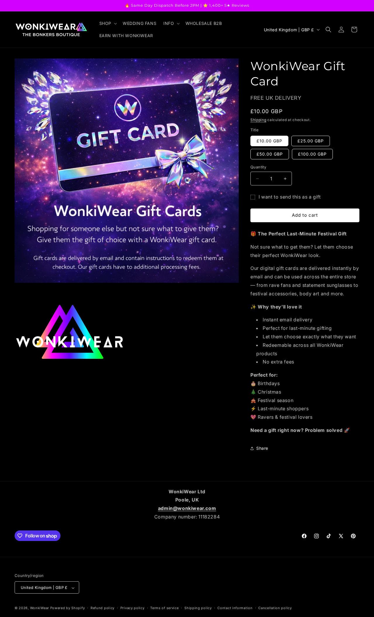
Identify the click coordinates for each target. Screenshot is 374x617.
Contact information (234, 608)
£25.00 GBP (310, 140)
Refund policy (103, 608)
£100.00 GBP (312, 153)
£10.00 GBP (269, 140)
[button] (107, 23)
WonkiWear (39, 608)
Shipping (258, 120)
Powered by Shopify (67, 608)
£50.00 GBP (270, 153)
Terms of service (164, 608)
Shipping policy (198, 608)
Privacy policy (132, 608)
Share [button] (262, 448)
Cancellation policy (275, 608)
